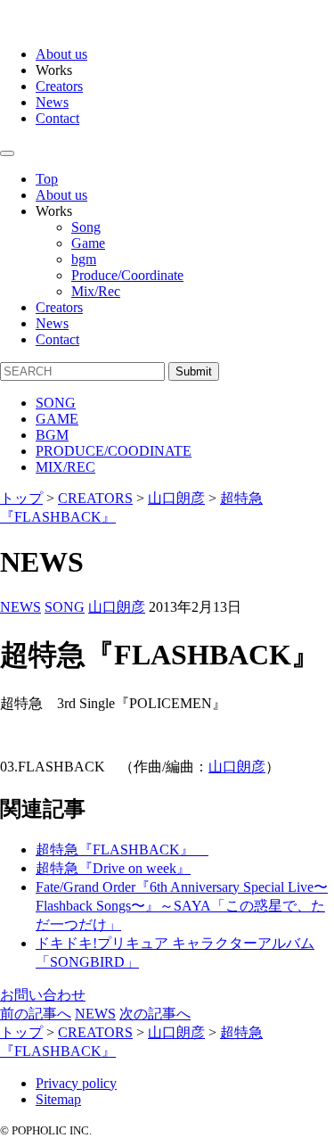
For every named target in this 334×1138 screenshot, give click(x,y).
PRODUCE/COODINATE (113, 450)
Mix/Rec (95, 291)
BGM (52, 434)
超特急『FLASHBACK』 (122, 849)
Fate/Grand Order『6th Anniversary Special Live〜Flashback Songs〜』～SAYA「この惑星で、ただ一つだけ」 (182, 905)
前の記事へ (35, 1013)
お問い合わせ (43, 994)
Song (86, 227)
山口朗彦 (116, 606)
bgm (83, 259)
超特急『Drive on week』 (113, 868)
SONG (56, 402)
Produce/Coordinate (127, 275)
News (52, 102)
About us (61, 54)
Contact (57, 118)
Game (88, 243)
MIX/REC (65, 466)
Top (47, 178)
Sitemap (58, 1099)
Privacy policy (76, 1083)
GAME (57, 418)
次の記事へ (155, 1013)
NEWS (20, 606)
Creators (59, 86)
